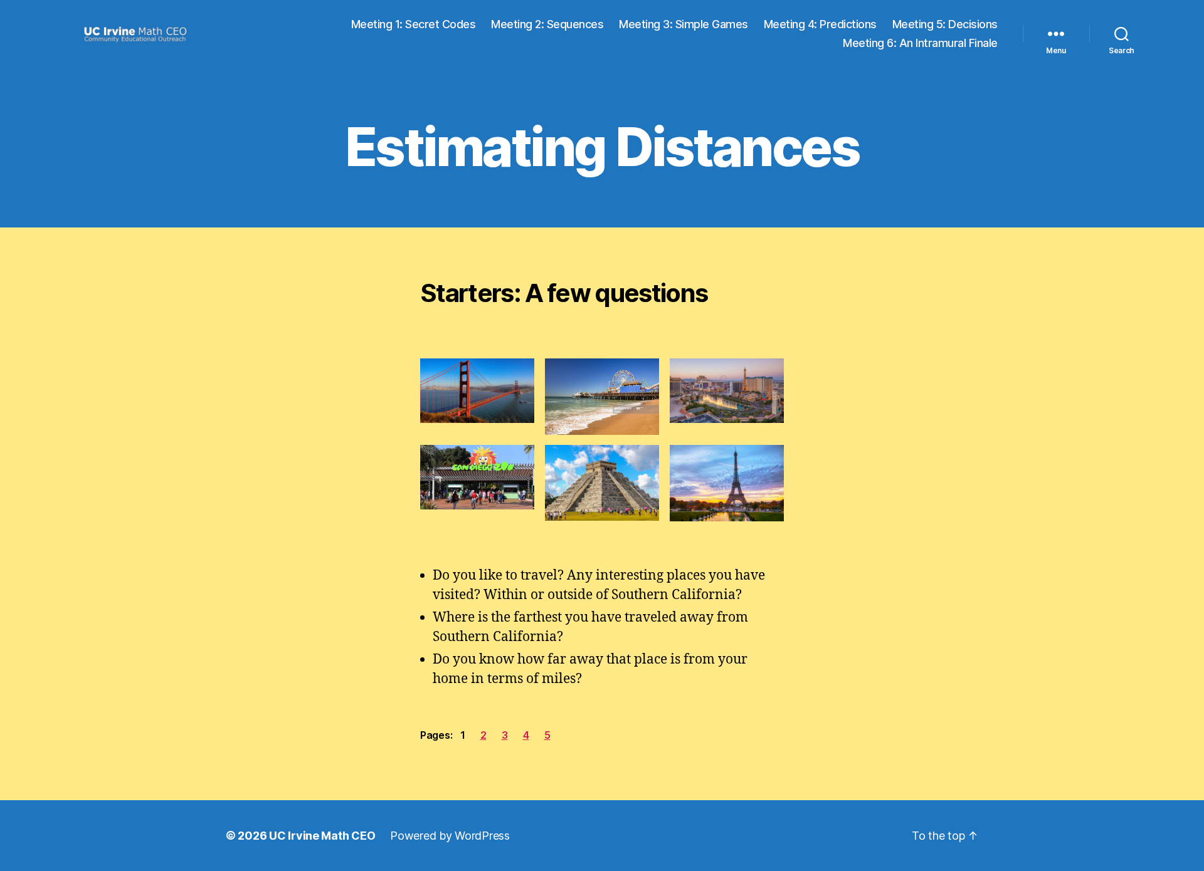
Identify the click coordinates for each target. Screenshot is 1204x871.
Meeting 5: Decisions (945, 24)
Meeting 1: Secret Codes (413, 24)
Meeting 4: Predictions (820, 24)
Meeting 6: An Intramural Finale (920, 43)
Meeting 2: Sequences (547, 24)
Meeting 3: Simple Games (683, 24)
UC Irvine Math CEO (322, 835)
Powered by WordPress (450, 835)
